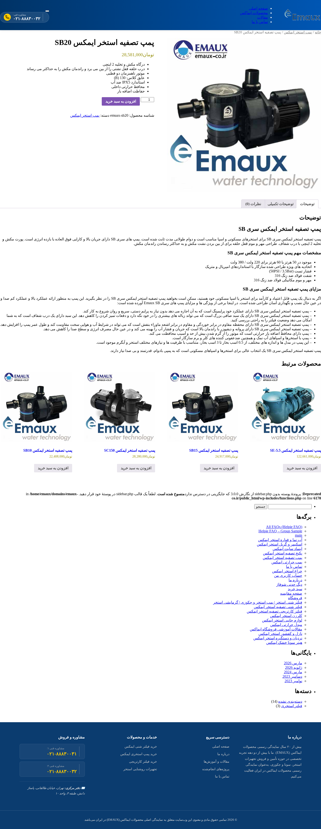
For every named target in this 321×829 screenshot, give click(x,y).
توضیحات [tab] (307, 204)
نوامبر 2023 (293, 681)
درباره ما (295, 580)
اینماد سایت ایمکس (287, 549)
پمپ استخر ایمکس (298, 32)
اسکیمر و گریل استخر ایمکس (279, 544)
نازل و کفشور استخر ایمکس (280, 634)
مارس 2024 (293, 672)
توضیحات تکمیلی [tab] (281, 204)
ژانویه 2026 (293, 668)
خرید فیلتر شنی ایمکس (141, 746)
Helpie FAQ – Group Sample (280, 531)
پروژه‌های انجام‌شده (215, 769)
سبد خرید (295, 589)
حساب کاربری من (288, 576)
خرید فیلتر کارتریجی (143, 761)
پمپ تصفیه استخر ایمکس (282, 558)
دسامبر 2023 (292, 676)
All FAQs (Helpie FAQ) (284, 527)
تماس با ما (260, 22)
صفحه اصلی (258, 8)
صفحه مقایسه (291, 593)
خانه (318, 32)
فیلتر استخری (291, 706)
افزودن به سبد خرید (121, 101)
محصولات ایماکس (254, 13)
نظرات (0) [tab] (253, 204)
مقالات (262, 17)
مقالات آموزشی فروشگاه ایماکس (276, 629)
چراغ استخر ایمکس (287, 571)
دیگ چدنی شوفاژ (289, 584)
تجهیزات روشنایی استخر (140, 769)
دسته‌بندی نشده (290, 701)
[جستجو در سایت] (47, 11)
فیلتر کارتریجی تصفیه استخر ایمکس (274, 611)
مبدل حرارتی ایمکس (286, 625)
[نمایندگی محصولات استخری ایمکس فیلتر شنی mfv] (302, 15)
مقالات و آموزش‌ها (216, 761)
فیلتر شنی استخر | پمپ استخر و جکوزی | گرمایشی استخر (257, 602)
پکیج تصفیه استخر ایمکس (282, 553)
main (298, 535)
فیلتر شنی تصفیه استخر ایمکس (278, 607)
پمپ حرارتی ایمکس (286, 562)
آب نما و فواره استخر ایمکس (280, 540)
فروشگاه (295, 598)
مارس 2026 (293, 663)
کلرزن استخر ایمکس (286, 616)
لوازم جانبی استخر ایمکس (282, 620)
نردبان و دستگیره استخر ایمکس (277, 638)
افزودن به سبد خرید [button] (302, 468)
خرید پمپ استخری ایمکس (138, 754)
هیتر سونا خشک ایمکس (284, 643)
